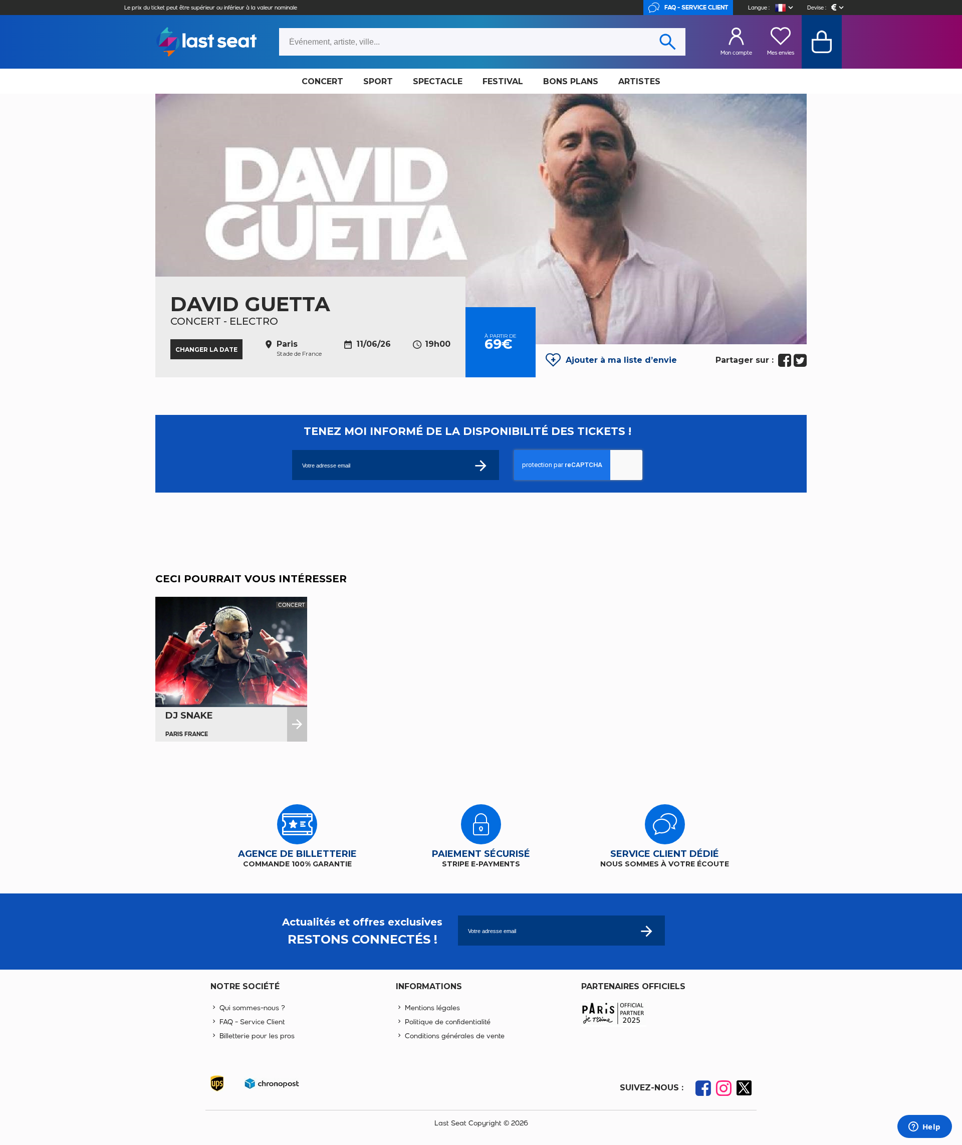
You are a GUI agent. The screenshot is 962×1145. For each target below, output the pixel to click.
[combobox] (482, 42)
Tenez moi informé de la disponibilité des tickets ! (467, 431)
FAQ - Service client (696, 7)
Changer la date (206, 349)
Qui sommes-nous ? (252, 1008)
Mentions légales (432, 1008)
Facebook (784, 360)
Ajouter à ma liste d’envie (621, 360)
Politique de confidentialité (448, 1022)
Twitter (800, 360)
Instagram (724, 1088)
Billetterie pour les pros (257, 1036)
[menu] (481, 81)
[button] (785, 8)
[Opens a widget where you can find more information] (924, 1127)
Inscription (646, 931)
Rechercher (667, 42)
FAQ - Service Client (252, 1022)
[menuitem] (322, 81)
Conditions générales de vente (455, 1036)
